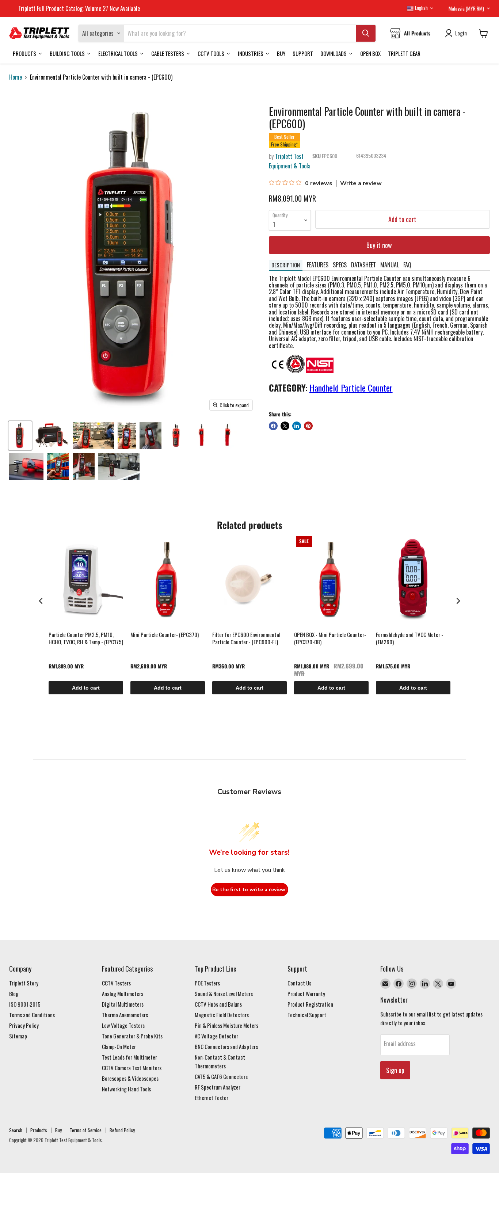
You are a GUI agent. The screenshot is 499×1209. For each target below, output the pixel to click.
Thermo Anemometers (125, 1015)
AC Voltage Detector (216, 1036)
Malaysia (466, 8)
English (421, 7)
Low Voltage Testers (123, 1025)
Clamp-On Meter (119, 1046)
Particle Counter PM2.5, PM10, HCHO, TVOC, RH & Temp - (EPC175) (86, 638)
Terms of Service (86, 1130)
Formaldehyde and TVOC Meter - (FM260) (409, 638)
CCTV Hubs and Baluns (218, 1004)
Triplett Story (23, 983)
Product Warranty (306, 993)
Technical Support (306, 1015)
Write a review (361, 183)
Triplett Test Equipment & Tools (290, 161)
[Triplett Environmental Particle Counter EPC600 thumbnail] (150, 435)
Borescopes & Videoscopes (130, 1078)
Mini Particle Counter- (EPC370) (164, 634)
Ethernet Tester (211, 1098)
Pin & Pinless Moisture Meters (226, 1025)
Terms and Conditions (32, 1015)
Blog (14, 993)
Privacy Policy (24, 1025)
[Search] (366, 33)
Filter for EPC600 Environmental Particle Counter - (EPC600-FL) (246, 638)
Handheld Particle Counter (351, 387)
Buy (58, 1130)
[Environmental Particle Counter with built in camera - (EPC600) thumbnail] (20, 435)
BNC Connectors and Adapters (226, 1046)
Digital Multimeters (123, 1004)
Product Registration (310, 1004)
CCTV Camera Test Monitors (131, 1068)
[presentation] (41, 601)
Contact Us (299, 983)
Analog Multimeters (122, 993)
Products (38, 1130)
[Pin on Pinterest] (308, 426)
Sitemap (18, 1036)
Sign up (395, 1070)
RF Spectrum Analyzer (217, 1087)
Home (15, 77)
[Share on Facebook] (273, 426)
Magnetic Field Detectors (222, 1015)
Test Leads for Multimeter (129, 1057)
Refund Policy (122, 1130)
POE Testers (207, 983)
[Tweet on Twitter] (285, 426)
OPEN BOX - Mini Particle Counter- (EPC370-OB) (330, 638)
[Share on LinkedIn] (296, 426)
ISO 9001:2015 (25, 1004)
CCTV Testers (116, 983)
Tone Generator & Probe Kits (132, 1036)
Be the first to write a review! (249, 889)
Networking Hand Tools (126, 1089)
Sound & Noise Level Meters (224, 993)
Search (15, 1130)
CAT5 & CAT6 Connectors (221, 1076)
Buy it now (379, 245)
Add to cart (86, 688)
